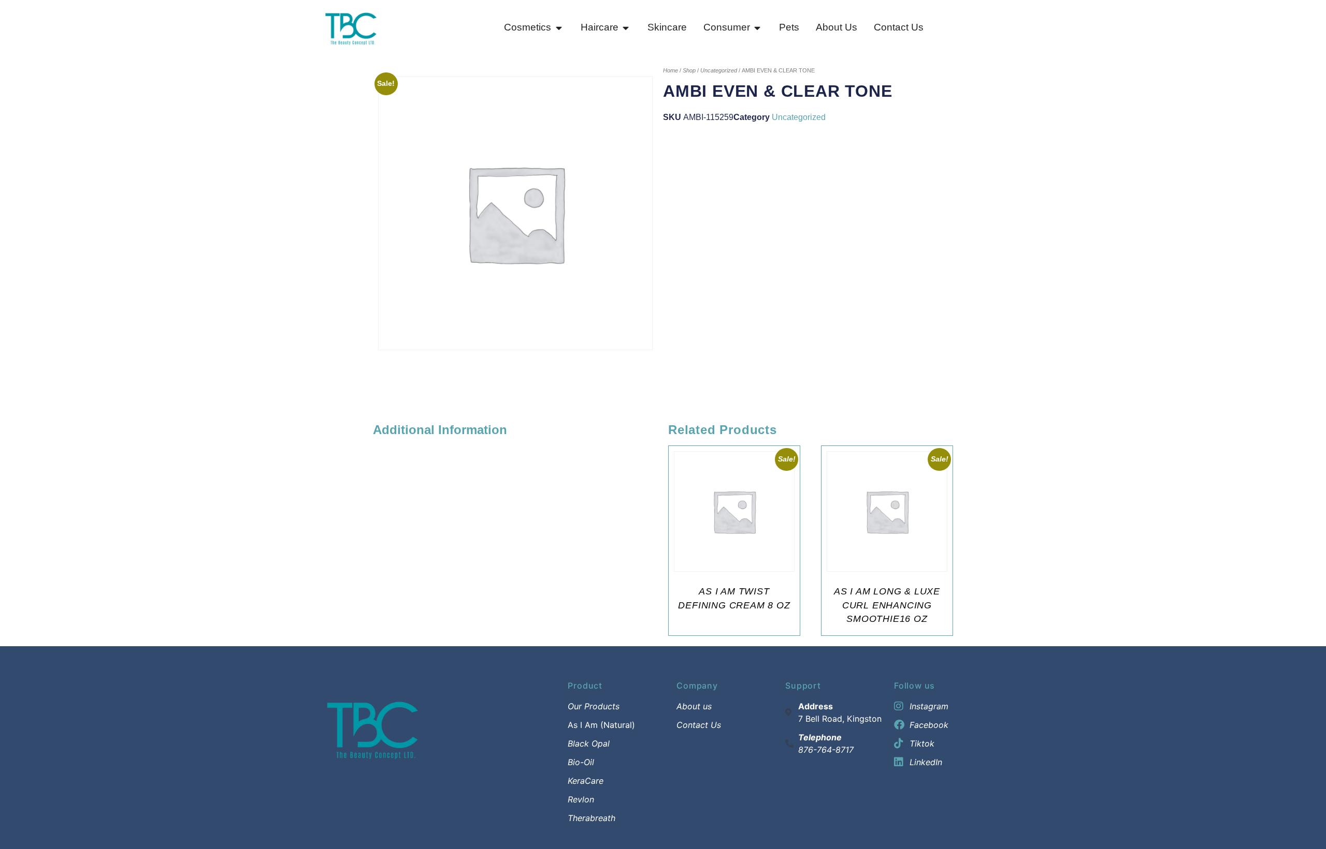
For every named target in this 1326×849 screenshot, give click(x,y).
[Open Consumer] (757, 27)
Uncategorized (718, 70)
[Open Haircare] (626, 27)
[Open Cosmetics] (559, 27)
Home (670, 70)
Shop (689, 70)
